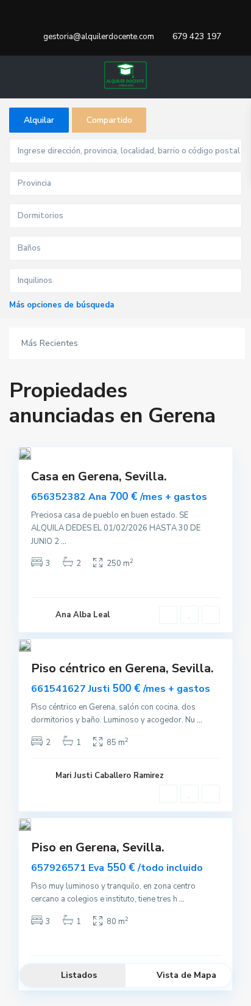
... (63, 541)
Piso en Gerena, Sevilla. (97, 847)
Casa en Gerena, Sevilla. (99, 476)
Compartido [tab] (109, 120)
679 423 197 (196, 36)
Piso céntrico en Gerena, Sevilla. (122, 668)
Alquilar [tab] (39, 120)
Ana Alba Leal (82, 614)
